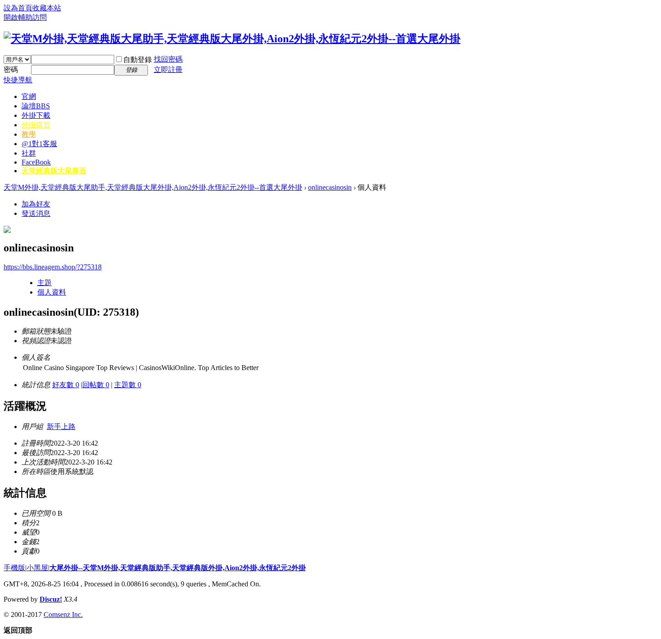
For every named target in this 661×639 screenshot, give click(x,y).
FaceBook (36, 162)
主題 (44, 282)
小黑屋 (37, 568)
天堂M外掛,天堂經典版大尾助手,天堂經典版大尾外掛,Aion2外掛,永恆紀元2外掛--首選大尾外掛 (153, 187)
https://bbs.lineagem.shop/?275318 (53, 267)
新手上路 (61, 426)
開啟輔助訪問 (25, 17)
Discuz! (51, 599)
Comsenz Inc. (63, 614)
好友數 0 (65, 385)
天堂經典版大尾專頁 (54, 170)
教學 (29, 134)
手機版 (14, 568)
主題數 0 (127, 385)
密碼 (11, 69)
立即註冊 (168, 69)
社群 (29, 153)
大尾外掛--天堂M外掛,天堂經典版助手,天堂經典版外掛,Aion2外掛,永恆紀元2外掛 (177, 568)
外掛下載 (36, 115)
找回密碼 (168, 59)
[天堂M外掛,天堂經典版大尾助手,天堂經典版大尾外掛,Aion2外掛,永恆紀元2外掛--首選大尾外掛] (232, 39)
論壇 (36, 106)
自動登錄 (137, 59)
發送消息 (36, 213)
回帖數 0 (95, 385)
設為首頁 (18, 8)
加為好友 (36, 204)
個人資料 (51, 292)
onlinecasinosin (330, 187)
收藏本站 (46, 8)
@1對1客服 (39, 143)
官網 (29, 96)
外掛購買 (36, 125)
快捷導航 (18, 80)
